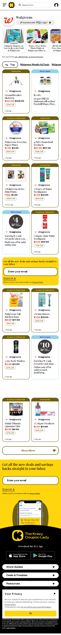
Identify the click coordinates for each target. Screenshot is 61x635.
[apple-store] (18, 555)
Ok (30, 613)
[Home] (11, 5)
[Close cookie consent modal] (54, 594)
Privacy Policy (37, 282)
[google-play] (43, 555)
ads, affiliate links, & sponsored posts (29, 57)
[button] (16, 91)
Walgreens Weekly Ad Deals (34, 64)
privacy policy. (10, 604)
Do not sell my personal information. (36, 607)
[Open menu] (5, 5)
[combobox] (10, 64)
